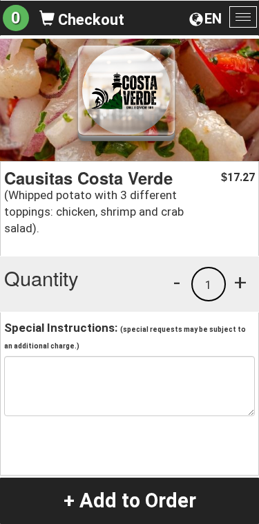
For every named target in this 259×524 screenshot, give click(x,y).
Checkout (89, 19)
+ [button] (240, 282)
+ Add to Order (130, 500)
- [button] (176, 282)
